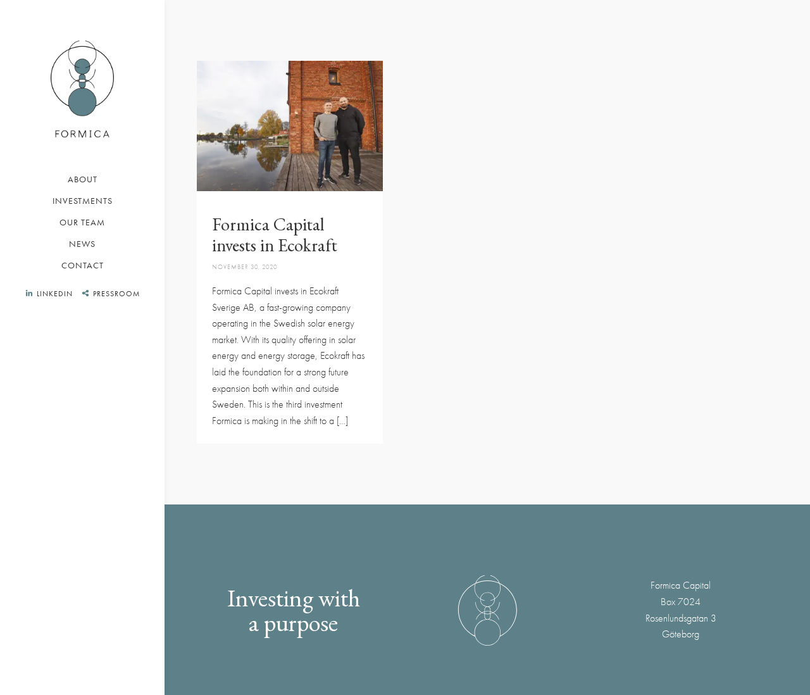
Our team (82, 222)
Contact (82, 265)
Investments (83, 200)
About (82, 179)
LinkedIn (55, 294)
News (82, 243)
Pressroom (116, 294)
